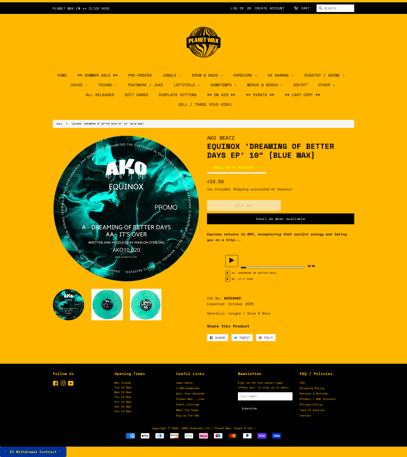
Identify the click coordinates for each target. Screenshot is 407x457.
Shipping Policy (312, 388)
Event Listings (187, 404)
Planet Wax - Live (190, 399)
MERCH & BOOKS (263, 85)
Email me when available (280, 218)
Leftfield (185, 85)
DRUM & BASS (206, 75)
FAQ (302, 383)
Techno (106, 85)
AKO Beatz (221, 138)
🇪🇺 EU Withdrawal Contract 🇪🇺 (33, 451)
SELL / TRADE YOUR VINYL (205, 104)
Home (59, 124)
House (78, 85)
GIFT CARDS (136, 95)
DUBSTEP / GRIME (323, 75)
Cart (305, 8)
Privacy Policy (311, 404)
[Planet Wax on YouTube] (70, 384)
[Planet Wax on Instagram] (63, 384)
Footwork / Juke (145, 85)
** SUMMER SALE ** (97, 75)
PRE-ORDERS (140, 75)
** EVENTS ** (260, 95)
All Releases (100, 95)
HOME (62, 75)
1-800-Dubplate (187, 388)
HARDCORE (244, 75)
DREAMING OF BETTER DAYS (257, 273)
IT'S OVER (245, 279)
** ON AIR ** (221, 95)
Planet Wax (222, 428)
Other (325, 85)
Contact (305, 415)
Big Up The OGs (187, 415)
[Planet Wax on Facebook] (55, 384)
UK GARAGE (279, 75)
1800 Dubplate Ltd (195, 428)
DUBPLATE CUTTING (177, 95)
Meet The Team (187, 410)
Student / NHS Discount (318, 399)
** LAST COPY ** (302, 95)
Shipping (240, 189)
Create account (270, 8)
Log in (237, 8)
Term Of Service (312, 410)
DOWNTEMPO (222, 85)
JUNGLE (170, 75)
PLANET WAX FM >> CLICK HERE (81, 8)
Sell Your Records (190, 394)
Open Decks (184, 383)
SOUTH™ (300, 85)
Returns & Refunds (314, 394)
